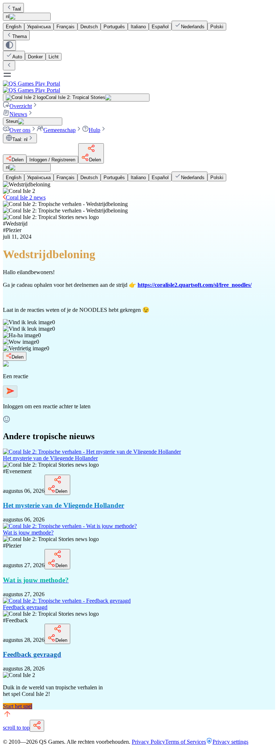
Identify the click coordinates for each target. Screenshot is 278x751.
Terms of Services (185, 742)
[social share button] (37, 726)
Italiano (138, 26)
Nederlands (193, 26)
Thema (19, 36)
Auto (17, 56)
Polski (216, 26)
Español (160, 26)
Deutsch (89, 26)
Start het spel (17, 706)
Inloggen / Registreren (52, 159)
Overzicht (20, 106)
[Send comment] (10, 391)
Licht (54, 56)
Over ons (19, 130)
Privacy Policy (148, 742)
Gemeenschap (59, 130)
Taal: (20, 139)
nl (7, 16)
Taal (16, 9)
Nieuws (18, 114)
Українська (39, 26)
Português (114, 26)
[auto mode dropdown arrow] (9, 45)
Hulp (94, 130)
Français (65, 26)
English (13, 26)
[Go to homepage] (139, 87)
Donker (35, 56)
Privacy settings (230, 742)
